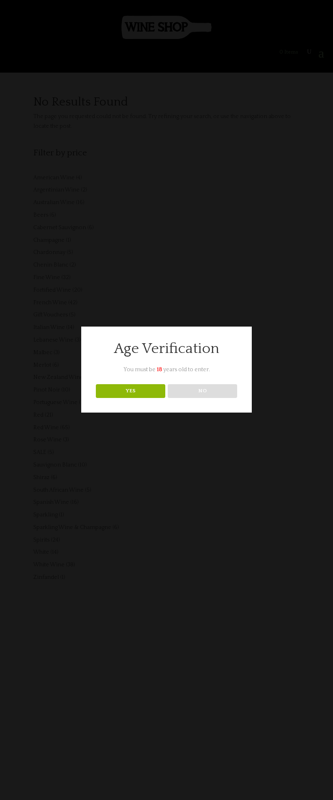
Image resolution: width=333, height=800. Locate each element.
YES (130, 391)
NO (202, 391)
